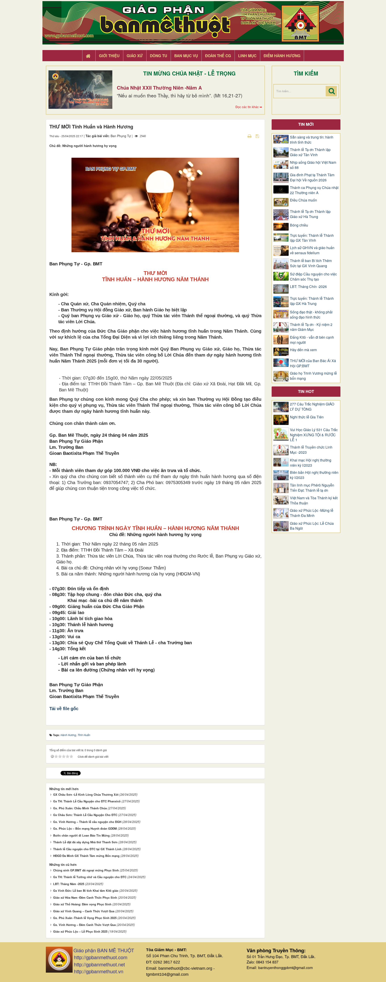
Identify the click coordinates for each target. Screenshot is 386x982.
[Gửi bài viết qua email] (241, 136)
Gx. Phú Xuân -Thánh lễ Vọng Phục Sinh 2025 (85, 918)
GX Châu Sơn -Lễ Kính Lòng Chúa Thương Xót (85, 794)
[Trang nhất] (88, 56)
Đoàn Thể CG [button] (218, 55)
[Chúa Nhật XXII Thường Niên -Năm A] (80, 89)
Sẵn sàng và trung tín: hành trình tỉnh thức (311, 140)
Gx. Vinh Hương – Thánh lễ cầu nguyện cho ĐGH (87, 822)
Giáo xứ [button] (135, 55)
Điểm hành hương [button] (282, 55)
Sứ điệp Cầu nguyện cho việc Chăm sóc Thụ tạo (313, 277)
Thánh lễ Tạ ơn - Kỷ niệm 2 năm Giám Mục (311, 327)
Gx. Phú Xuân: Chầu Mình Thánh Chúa (80, 808)
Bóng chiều (299, 225)
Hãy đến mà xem (303, 349)
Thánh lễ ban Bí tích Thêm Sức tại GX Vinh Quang (311, 263)
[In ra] (250, 136)
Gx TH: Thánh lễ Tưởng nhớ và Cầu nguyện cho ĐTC (89, 877)
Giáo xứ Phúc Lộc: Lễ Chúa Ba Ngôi (312, 526)
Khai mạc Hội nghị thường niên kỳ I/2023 (310, 463)
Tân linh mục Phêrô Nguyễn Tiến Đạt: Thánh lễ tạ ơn (312, 488)
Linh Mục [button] (247, 55)
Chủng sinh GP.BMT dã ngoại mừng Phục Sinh (86, 870)
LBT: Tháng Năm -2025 (68, 884)
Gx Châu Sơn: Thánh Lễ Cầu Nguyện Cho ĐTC (85, 815)
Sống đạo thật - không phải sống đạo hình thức (311, 315)
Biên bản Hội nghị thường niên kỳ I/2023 (314, 475)
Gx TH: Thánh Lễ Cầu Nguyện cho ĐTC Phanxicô (87, 801)
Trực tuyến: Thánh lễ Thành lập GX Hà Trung (312, 301)
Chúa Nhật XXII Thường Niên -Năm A (159, 87)
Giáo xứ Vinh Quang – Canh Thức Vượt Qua (83, 911)
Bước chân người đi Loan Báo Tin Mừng (81, 835)
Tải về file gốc (63, 708)
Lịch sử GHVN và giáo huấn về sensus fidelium (312, 250)
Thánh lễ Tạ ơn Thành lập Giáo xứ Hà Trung (310, 214)
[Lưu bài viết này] (258, 136)
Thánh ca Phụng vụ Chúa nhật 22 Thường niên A (314, 190)
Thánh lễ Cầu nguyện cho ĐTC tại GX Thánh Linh (87, 849)
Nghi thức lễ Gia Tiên (307, 417)
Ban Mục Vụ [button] (186, 55)
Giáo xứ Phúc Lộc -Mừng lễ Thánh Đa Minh (311, 513)
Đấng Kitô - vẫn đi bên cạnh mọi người (312, 340)
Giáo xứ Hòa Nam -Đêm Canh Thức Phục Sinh (85, 897)
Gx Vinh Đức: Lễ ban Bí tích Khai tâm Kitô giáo (85, 890)
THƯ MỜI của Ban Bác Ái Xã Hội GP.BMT (313, 363)
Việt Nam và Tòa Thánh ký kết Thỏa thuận (314, 500)
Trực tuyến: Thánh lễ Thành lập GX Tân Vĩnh (312, 238)
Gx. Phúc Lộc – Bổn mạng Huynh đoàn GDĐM (85, 828)
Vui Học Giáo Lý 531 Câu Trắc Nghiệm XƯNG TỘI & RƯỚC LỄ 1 (314, 435)
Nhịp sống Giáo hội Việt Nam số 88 (313, 165)
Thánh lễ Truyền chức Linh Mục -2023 (311, 450)
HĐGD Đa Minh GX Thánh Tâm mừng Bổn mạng (86, 856)
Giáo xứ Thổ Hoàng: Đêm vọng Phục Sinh (82, 904)
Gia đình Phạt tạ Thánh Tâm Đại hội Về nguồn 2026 (312, 177)
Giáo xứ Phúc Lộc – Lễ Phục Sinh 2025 (80, 931)
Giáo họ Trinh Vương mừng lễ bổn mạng (313, 376)
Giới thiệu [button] (109, 55)
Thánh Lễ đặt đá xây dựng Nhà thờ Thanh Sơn (85, 842)
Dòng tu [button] (158, 55)
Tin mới (306, 124)
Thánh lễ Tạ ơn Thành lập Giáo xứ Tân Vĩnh (310, 152)
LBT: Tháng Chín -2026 (308, 286)
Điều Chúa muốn (303, 200)
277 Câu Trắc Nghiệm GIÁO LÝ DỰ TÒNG (312, 407)
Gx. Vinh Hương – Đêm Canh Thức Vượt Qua (84, 925)
